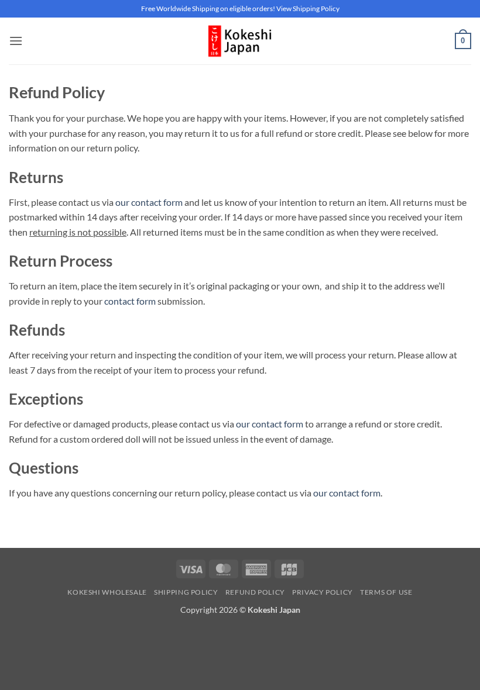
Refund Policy (255, 592)
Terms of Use (386, 592)
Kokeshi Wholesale (106, 592)
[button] (16, 40)
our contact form (149, 202)
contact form (130, 300)
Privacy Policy (322, 592)
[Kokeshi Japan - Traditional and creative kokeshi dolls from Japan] (240, 41)
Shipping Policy (186, 592)
